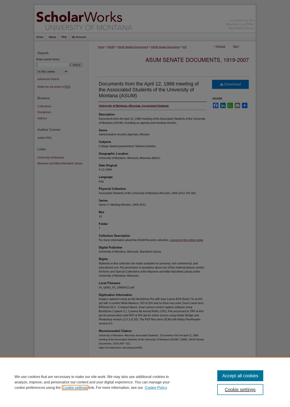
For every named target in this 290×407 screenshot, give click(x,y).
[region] (145, 382)
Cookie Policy (156, 388)
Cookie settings (75, 388)
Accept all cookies (240, 375)
